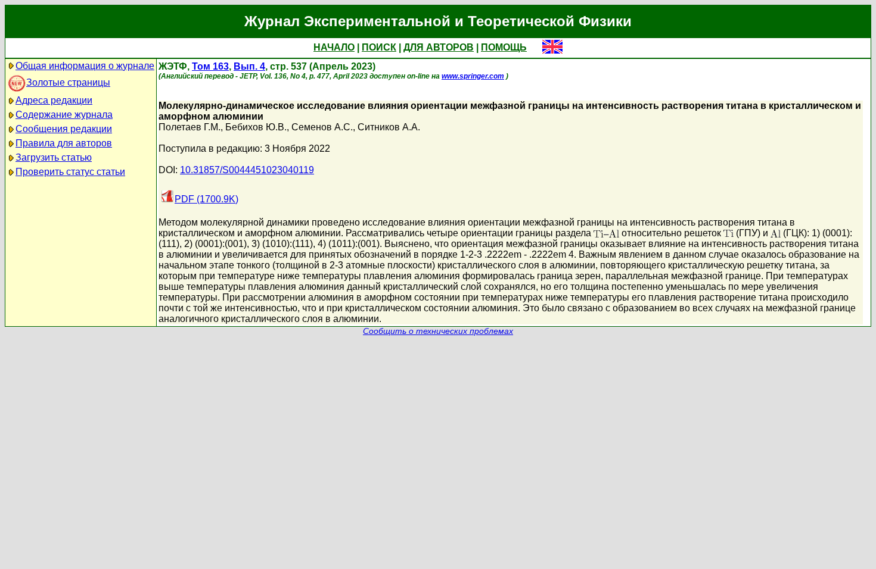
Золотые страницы (68, 82)
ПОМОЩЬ (504, 47)
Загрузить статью (53, 157)
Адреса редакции (53, 100)
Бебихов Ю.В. (256, 127)
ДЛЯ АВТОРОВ (438, 47)
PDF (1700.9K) (206, 199)
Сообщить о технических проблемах (438, 331)
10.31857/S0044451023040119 (247, 170)
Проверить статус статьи (70, 172)
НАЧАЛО (334, 47)
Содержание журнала (64, 115)
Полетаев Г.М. (189, 127)
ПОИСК (379, 47)
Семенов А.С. (322, 127)
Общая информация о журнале (84, 66)
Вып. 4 (249, 66)
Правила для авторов (63, 143)
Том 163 (210, 66)
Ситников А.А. (389, 127)
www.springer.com (473, 76)
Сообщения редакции (63, 129)
